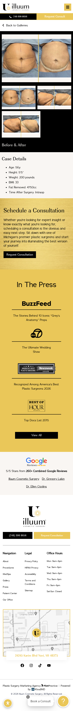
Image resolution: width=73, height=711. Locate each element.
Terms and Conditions (30, 582)
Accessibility (30, 574)
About (5, 561)
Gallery (6, 580)
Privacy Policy (31, 561)
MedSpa (7, 574)
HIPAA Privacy (31, 567)
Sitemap (29, 590)
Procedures (8, 567)
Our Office (8, 599)
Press (5, 587)
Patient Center (10, 593)
